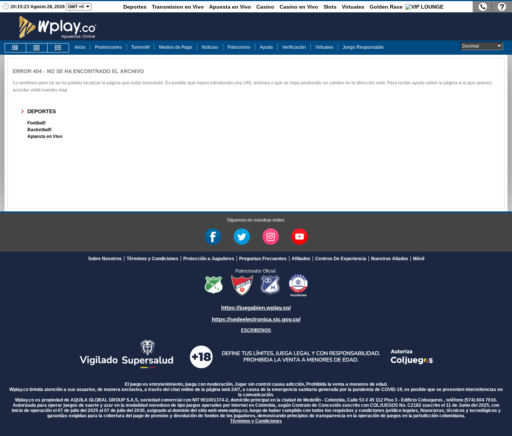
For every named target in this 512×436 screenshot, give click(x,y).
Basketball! (39, 129)
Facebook (213, 236)
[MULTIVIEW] (58, 47)
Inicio (80, 47)
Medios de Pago (175, 47)
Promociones (108, 47)
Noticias (210, 47)
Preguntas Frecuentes (263, 258)
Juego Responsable (363, 47)
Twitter (241, 236)
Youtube (299, 236)
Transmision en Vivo (178, 7)
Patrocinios (239, 47)
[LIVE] (15, 47)
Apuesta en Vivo (230, 7)
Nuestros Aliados (389, 258)
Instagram (270, 236)
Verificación (294, 47)
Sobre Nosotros (105, 258)
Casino (265, 7)
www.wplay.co (232, 410)
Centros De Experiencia (340, 258)
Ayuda (266, 47)
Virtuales (353, 7)
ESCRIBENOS (256, 330)
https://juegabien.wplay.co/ (256, 307)
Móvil (418, 258)
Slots (330, 7)
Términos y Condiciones (152, 258)
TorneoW (140, 47)
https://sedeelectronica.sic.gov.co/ (256, 319)
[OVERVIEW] (36, 47)
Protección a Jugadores (208, 258)
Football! (36, 123)
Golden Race (386, 7)
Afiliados (301, 258)
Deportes (135, 7)
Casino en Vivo (299, 7)
